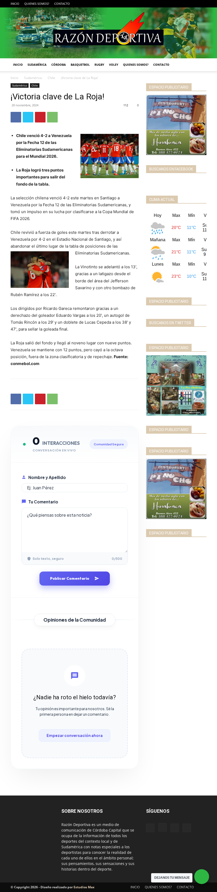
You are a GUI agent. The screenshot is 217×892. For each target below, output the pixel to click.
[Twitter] (202, 3)
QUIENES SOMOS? (36, 4)
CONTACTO (62, 4)
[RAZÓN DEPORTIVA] (108, 32)
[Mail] (194, 3)
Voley (113, 65)
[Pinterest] (40, 117)
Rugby (99, 65)
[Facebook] (176, 3)
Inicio (14, 78)
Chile (51, 78)
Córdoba (58, 65)
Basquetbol (80, 65)
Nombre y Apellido (47, 477)
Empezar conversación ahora (75, 735)
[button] (200, 64)
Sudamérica (37, 65)
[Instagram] (185, 3)
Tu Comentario (43, 501)
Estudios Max (84, 887)
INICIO (15, 4)
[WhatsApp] (52, 117)
